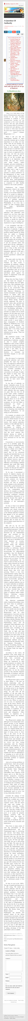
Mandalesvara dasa (9, 26)
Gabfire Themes (12, 1018)
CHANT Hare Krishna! (14, 58)
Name (7, 974)
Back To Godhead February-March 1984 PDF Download (15, 73)
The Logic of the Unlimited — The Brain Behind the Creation (15, 54)
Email (7, 977)
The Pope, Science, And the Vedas (15, 45)
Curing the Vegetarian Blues (14, 79)
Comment (8, 958)
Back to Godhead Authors (10, 1000)
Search (21, 5)
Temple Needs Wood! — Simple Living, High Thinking (15, 65)
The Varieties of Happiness (14, 69)
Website (7, 981)
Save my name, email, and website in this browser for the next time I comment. (14, 987)
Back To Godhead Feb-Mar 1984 (14, 37)
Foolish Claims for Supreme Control (15, 39)
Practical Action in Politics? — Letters (15, 61)
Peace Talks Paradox (15, 47)
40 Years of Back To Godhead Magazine (15, 42)
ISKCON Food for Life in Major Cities (15, 49)
